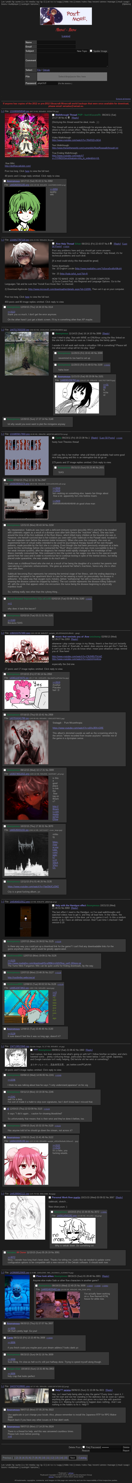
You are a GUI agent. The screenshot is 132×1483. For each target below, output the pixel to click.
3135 (49, 881)
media (32, 2)
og (38, 2)
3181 (50, 615)
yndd (8, 2)
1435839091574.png (19, 483)
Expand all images (123, 99)
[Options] (126, 4)
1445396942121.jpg (19, 1193)
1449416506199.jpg (19, 1141)
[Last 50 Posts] (107, 438)
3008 (42, 1337)
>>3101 (107, 365)
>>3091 (104, 1212)
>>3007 (90, 1286)
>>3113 (11, 312)
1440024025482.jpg (50, 1289)
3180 (81, 598)
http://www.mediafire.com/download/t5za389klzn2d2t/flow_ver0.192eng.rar (44, 963)
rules (84, 2)
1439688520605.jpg (19, 1272)
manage (111, 2)
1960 (81, 1050)
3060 (50, 181)
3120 (50, 1125)
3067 (111, 1197)
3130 (50, 1029)
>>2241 (11, 1096)
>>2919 (56, 490)
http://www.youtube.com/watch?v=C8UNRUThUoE (77, 656)
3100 (100, 364)
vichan (71, 1473)
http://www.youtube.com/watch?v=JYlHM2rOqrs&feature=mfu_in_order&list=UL (75, 156)
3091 (57, 1252)
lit (27, 2)
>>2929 (56, 501)
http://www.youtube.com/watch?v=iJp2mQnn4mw (76, 659)
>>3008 (97, 1286)
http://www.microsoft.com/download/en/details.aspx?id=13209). (60, 289)
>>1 (10, 603)
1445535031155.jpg (19, 830)
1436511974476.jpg (19, 678)
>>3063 (105, 1286)
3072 (96, 1212)
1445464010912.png (20, 901)
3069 (67, 908)
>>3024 (66, 246)
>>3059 (54, 189)
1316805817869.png (20, 434)
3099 (100, 353)
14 (61, 1458)
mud (120, 2)
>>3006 (11, 1328)
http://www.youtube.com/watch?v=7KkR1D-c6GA (76, 140)
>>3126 (58, 941)
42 (66, 118)
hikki (66, 2)
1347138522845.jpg (19, 1046)
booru (4, 4)
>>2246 (58, 1075)
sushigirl (25, 4)
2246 (51, 1092)
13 (57, 1458)
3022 (51, 1409)
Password (96, 1447)
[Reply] (75, 118)
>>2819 (56, 682)
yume (18, 2)
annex (103, 2)
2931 (101, 467)
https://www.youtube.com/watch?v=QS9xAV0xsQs (55, 855)
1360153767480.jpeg (20, 633)
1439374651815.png (19, 774)
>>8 (10, 1436)
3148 (50, 419)
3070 (50, 826)
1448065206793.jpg (69, 380)
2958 (50, 714)
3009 (50, 1354)
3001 (98, 1276)
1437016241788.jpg (19, 718)
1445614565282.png (67, 1215)
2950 (49, 674)
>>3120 (56, 1148)
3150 (51, 525)
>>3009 (49, 1338)
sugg (59, 2)
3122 (50, 1137)
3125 (51, 941)
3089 (98, 333)
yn (3, 2)
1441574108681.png (20, 1386)
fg (13, 2)
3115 (40, 1108)
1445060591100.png (19, 185)
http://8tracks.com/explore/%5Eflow (56, 813)
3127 (51, 972)
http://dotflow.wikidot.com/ (18, 166)
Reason (86, 1450)
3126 (54, 955)
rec (71, 2)
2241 (51, 1075)
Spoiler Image (100, 51)
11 (48, 1458)
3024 (51, 1426)
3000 (51, 770)
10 (43, 1458)
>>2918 (56, 488)
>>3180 (119, 438)
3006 (83, 1285)
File (39, 70)
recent (96, 2)
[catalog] (66, 36)
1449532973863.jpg (19, 988)
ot (48, 2)
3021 (101, 1390)
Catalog (82, 1458)
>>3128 (58, 973)
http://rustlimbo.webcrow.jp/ (21, 977)
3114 (50, 307)
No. (63, 118)
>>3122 (47, 1109)
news (78, 2)
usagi (126, 2)
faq (89, 2)
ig (41, 2)
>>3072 (11, 1257)
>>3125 (11, 960)
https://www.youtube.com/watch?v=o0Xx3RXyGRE (78, 728)
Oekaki (46, 70)
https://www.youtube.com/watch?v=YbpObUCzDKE (33, 886)
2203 (67, 639)
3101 (100, 376)
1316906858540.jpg (19, 111)
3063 (51, 1369)
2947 (43, 480)
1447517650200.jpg (19, 329)
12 (52, 1458)
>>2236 (11, 1080)
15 (65, 1458)
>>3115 (56, 1145)
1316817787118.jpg (19, 240)
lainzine (34, 4)
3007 (50, 1323)
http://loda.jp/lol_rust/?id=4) (74, 273)
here (27, 171)
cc (52, 2)
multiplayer (13, 4)
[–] (2, 111)
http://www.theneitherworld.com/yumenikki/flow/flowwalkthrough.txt (85, 148)
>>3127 (55, 993)
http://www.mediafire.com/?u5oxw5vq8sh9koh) (99, 268)
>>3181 (89, 599)
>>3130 (60, 984)
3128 (53, 984)
